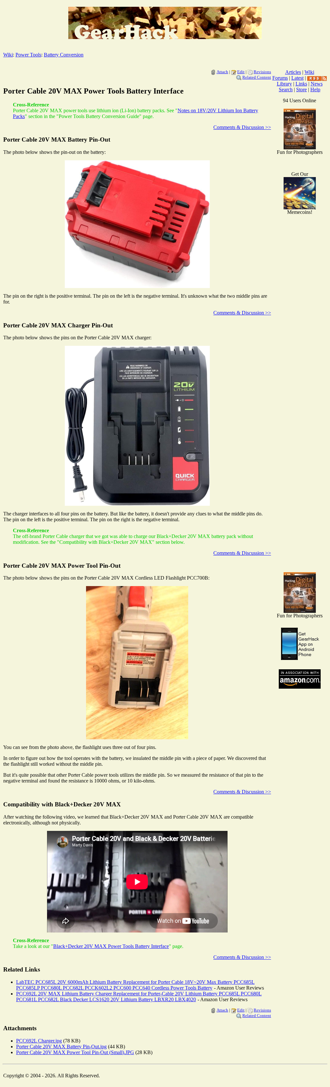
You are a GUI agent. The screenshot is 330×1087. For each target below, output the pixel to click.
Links (301, 83)
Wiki (8, 54)
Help (315, 89)
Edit (241, 71)
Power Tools (28, 54)
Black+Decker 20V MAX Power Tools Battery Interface (111, 946)
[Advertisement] (299, 464)
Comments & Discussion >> (242, 127)
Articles (293, 72)
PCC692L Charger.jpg (39, 1040)
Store (301, 89)
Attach (222, 71)
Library (284, 83)
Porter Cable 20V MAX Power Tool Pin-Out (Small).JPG (75, 1052)
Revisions (262, 71)
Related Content (256, 77)
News (317, 83)
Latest (297, 78)
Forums (280, 78)
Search (286, 89)
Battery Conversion (63, 54)
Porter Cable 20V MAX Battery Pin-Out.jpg (61, 1046)
